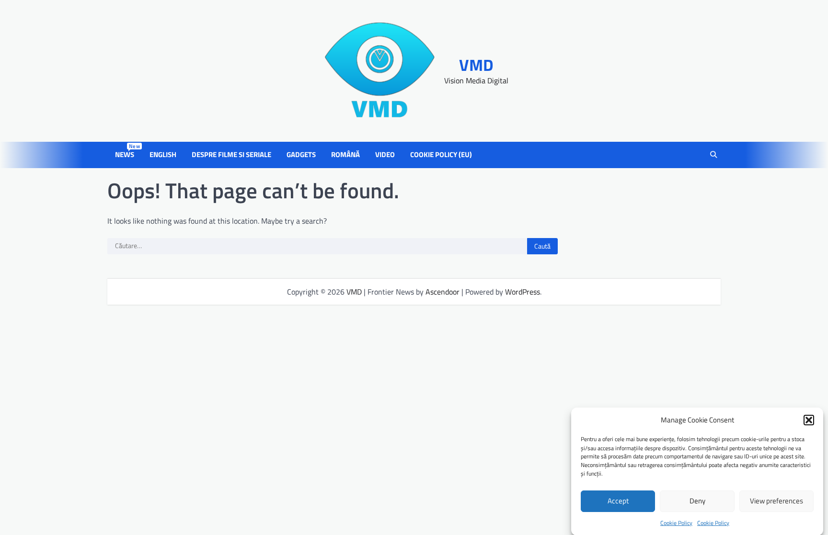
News (126, 154)
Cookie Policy (676, 522)
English (163, 154)
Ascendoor (443, 291)
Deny (697, 500)
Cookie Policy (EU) (441, 154)
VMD (476, 65)
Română (345, 154)
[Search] (713, 155)
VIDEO (385, 154)
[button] (809, 420)
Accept (618, 500)
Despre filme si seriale (231, 154)
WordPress (522, 291)
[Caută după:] (317, 246)
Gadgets (301, 154)
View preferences (776, 500)
